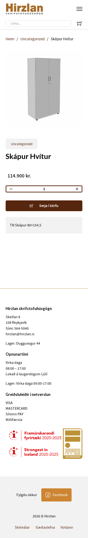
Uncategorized (32, 39)
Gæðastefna (45, 527)
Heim (10, 39)
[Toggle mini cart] (79, 23)
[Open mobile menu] (79, 9)
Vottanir (67, 527)
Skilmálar (22, 527)
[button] (76, 57)
